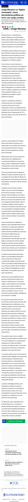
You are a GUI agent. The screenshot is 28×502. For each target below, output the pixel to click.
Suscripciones (21, 499)
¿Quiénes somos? (6, 499)
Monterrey (5, 6)
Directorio (14, 499)
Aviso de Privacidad (14, 501)
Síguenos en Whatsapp (15, 421)
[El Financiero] (9, 2)
